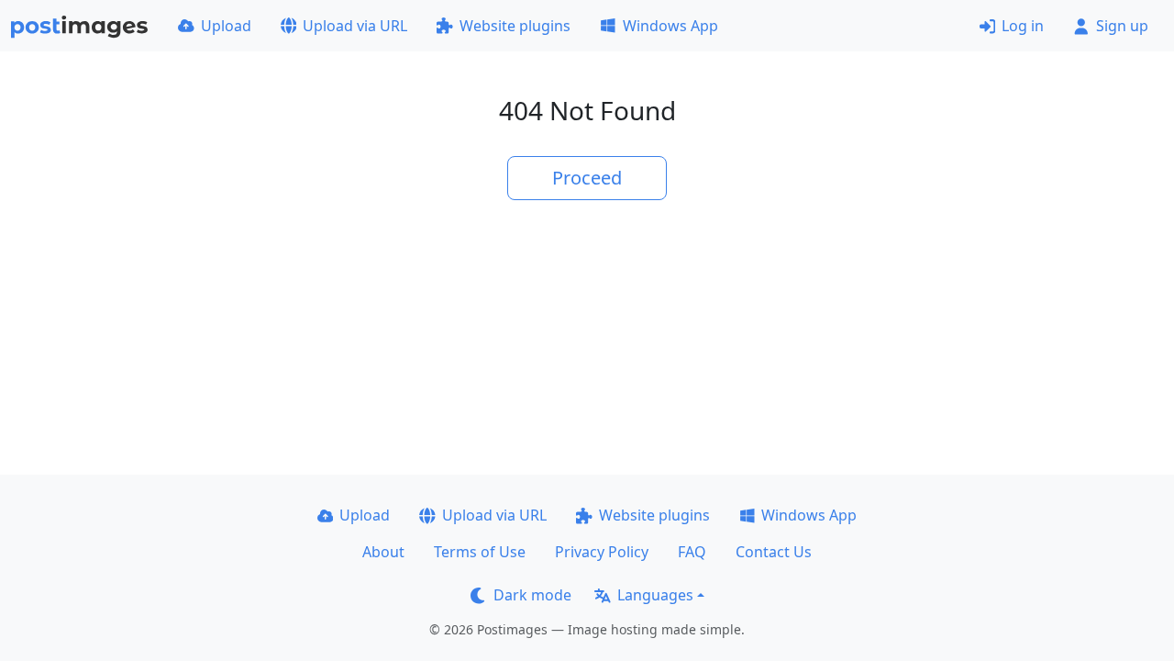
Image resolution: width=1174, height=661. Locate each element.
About (383, 552)
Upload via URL (355, 26)
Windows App (670, 26)
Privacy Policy (601, 552)
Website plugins (515, 26)
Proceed (587, 177)
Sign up (1122, 26)
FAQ (692, 552)
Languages (655, 595)
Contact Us (774, 552)
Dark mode (532, 595)
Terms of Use (480, 552)
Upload (226, 26)
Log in (1023, 26)
